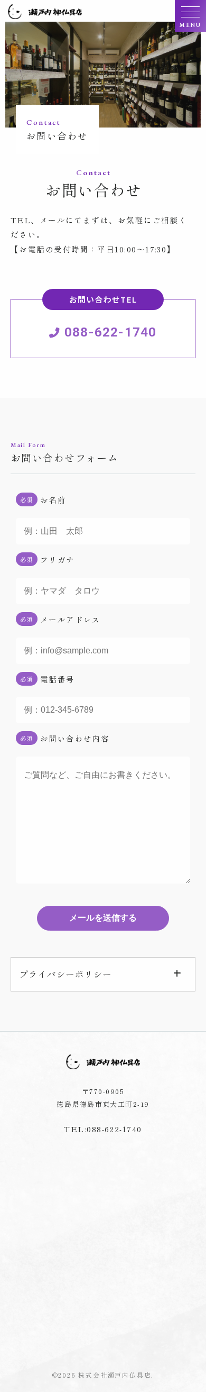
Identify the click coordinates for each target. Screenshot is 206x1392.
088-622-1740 (109, 319)
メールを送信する (103, 917)
